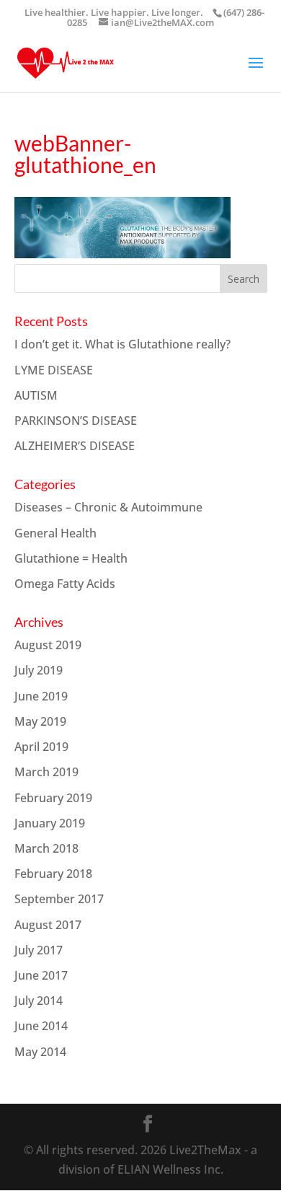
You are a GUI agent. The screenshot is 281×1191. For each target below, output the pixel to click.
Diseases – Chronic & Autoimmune (108, 507)
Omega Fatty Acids (64, 584)
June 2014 (41, 1026)
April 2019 (41, 747)
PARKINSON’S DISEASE (75, 421)
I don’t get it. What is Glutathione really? (122, 344)
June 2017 (41, 975)
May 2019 (40, 721)
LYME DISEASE (53, 370)
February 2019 (53, 798)
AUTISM (36, 395)
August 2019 (47, 645)
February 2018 (53, 874)
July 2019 (38, 670)
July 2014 (38, 1000)
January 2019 (49, 823)
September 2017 (59, 899)
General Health (55, 533)
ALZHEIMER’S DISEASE (74, 446)
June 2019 (41, 696)
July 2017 (38, 950)
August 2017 (47, 925)
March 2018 (46, 848)
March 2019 (46, 772)
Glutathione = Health (71, 558)
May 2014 (40, 1052)
